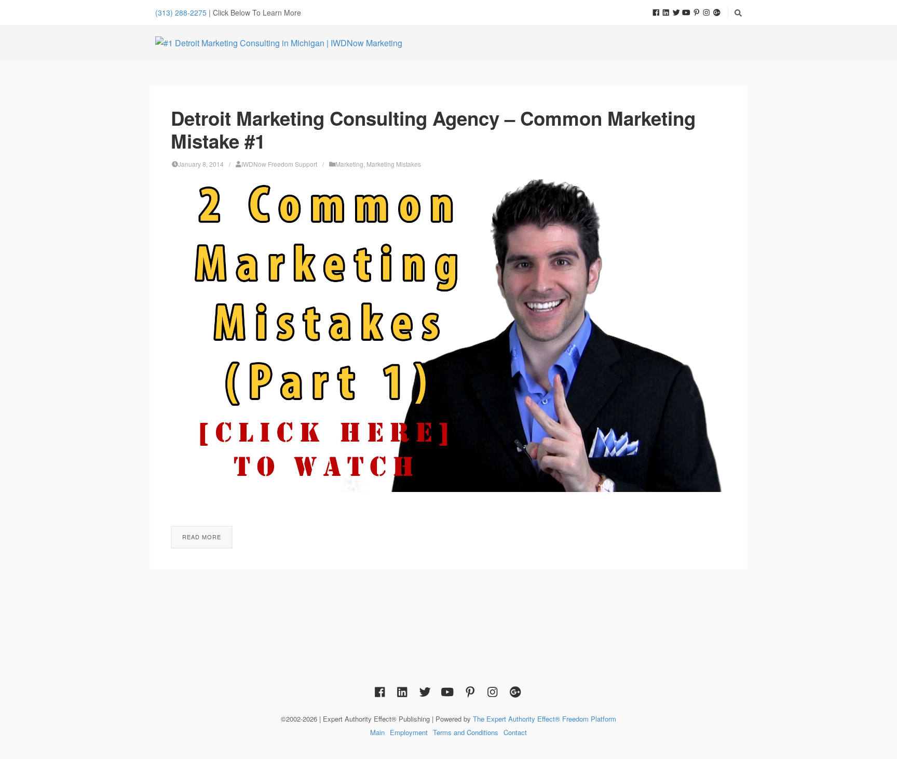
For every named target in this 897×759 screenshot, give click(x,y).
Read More (201, 536)
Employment (409, 732)
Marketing (349, 163)
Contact (515, 732)
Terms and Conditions (465, 732)
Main (377, 732)
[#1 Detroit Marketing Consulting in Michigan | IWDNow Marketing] (278, 42)
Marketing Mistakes (393, 163)
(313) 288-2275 (181, 12)
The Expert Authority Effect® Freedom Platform (544, 719)
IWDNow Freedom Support (279, 163)
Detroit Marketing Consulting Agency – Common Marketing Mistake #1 (433, 129)
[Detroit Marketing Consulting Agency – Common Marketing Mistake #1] (448, 335)
